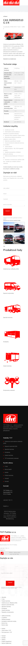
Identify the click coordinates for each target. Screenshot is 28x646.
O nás (6, 466)
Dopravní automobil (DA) (11, 446)
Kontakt (7, 481)
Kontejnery (7, 452)
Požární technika (9, 475)
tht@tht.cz (2, 550)
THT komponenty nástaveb (12, 458)
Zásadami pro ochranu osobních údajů (11, 220)
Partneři (7, 478)
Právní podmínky (11, 517)
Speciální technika (9, 449)
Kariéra (6, 472)
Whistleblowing (10, 518)
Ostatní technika (9, 455)
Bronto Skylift (8, 469)
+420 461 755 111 (4, 548)
